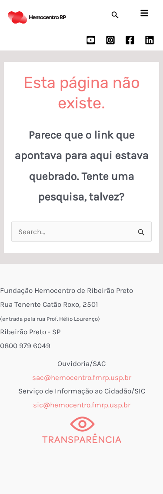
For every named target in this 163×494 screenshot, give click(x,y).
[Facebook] (130, 40)
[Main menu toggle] (145, 13)
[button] (115, 15)
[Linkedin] (149, 40)
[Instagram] (110, 40)
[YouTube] (91, 40)
